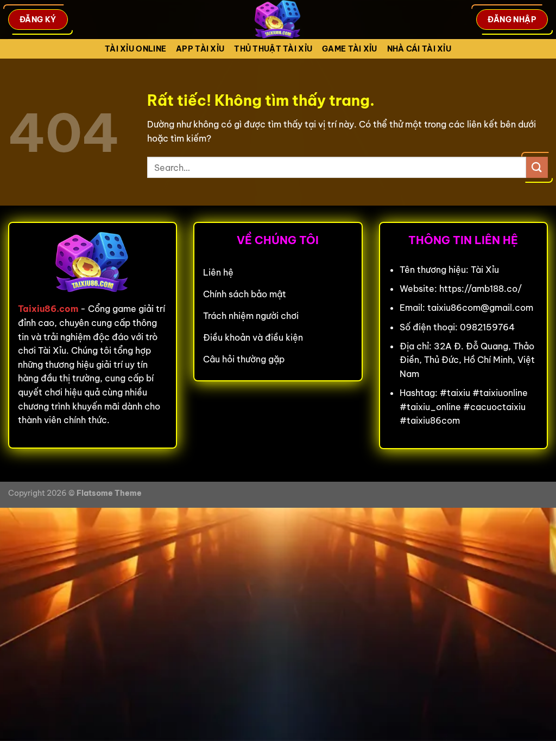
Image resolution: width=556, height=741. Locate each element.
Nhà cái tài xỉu (419, 49)
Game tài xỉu (349, 49)
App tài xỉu (200, 49)
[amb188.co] (278, 19)
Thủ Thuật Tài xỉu (273, 49)
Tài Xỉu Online (135, 49)
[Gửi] (537, 167)
